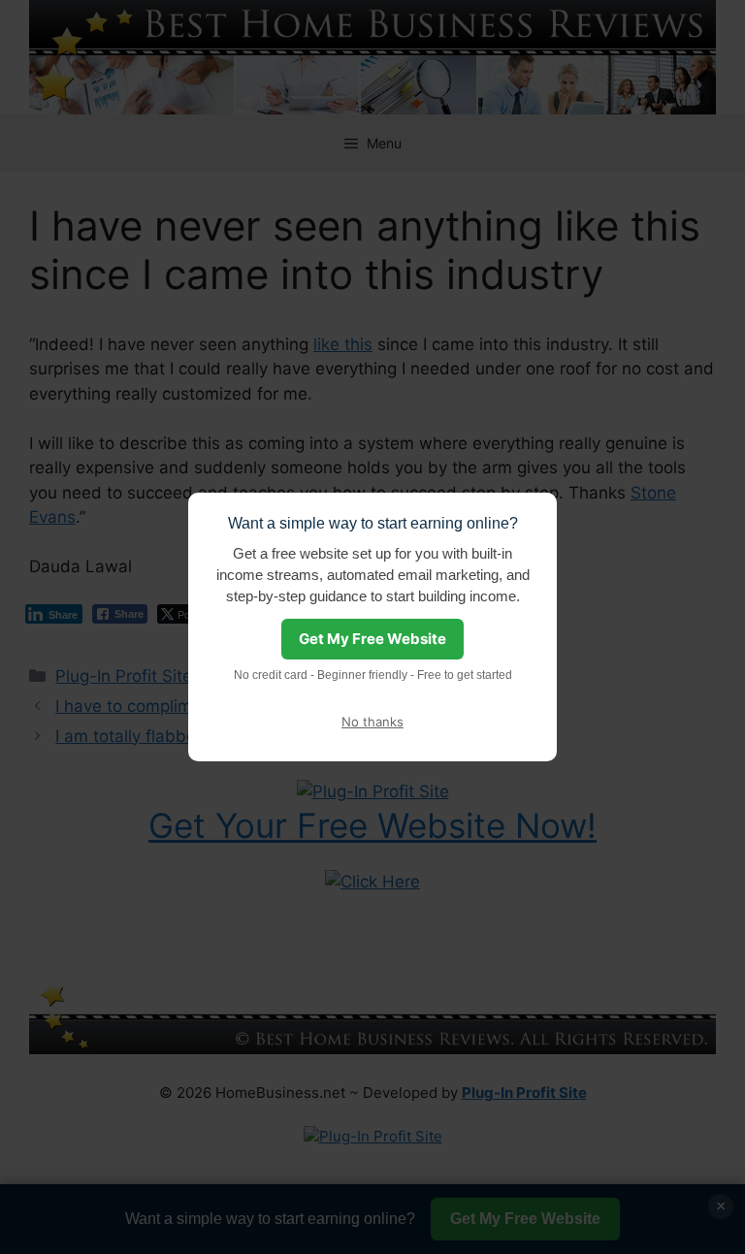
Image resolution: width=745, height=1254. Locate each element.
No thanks (372, 721)
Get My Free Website (372, 638)
